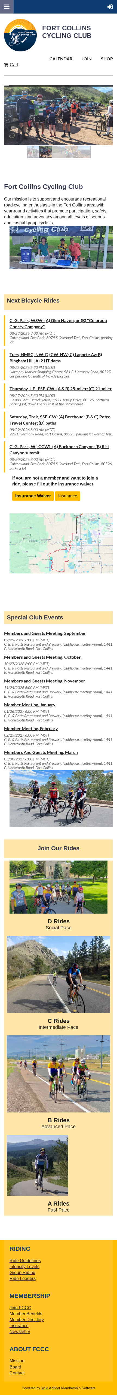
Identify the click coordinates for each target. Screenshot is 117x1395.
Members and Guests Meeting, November (44, 680)
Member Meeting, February (31, 728)
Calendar (61, 58)
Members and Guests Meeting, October (42, 656)
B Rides (58, 1123)
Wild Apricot (50, 1388)
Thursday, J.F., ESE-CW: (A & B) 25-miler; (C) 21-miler (61, 388)
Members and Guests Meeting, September (45, 633)
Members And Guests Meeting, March (41, 752)
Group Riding (22, 1272)
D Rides (59, 924)
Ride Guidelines (25, 1260)
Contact (17, 1373)
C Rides (58, 1023)
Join (87, 58)
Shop (107, 58)
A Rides (59, 1206)
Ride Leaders (23, 1278)
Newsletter (20, 1331)
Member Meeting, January (30, 704)
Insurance (67, 496)
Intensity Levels (24, 1266)
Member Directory (27, 1319)
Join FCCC (20, 1307)
